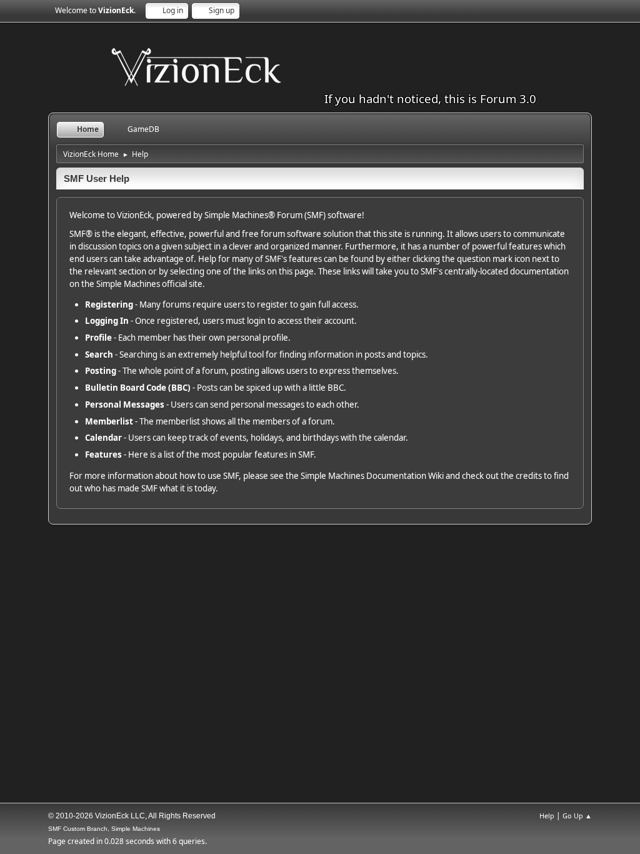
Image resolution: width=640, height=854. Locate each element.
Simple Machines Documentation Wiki (372, 475)
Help (546, 815)
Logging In (107, 320)
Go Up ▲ (577, 815)
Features (103, 454)
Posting (100, 370)
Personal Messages (124, 404)
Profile (98, 337)
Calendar (103, 437)
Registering (109, 304)
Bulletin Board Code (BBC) (138, 387)
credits (529, 475)
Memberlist (109, 421)
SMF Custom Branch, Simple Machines (104, 828)
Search (99, 354)
